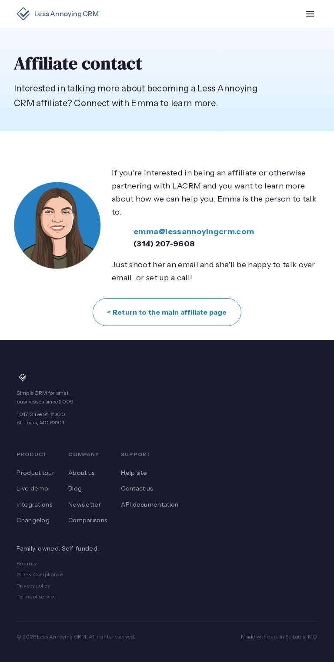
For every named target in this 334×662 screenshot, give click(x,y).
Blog (75, 488)
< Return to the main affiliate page (167, 312)
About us (81, 473)
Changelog (33, 520)
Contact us (137, 488)
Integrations (34, 504)
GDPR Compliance (40, 574)
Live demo (32, 488)
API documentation (149, 504)
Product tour (35, 473)
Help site (134, 473)
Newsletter (84, 504)
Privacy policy (33, 585)
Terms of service (36, 596)
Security (27, 563)
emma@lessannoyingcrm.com (194, 231)
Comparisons (87, 520)
